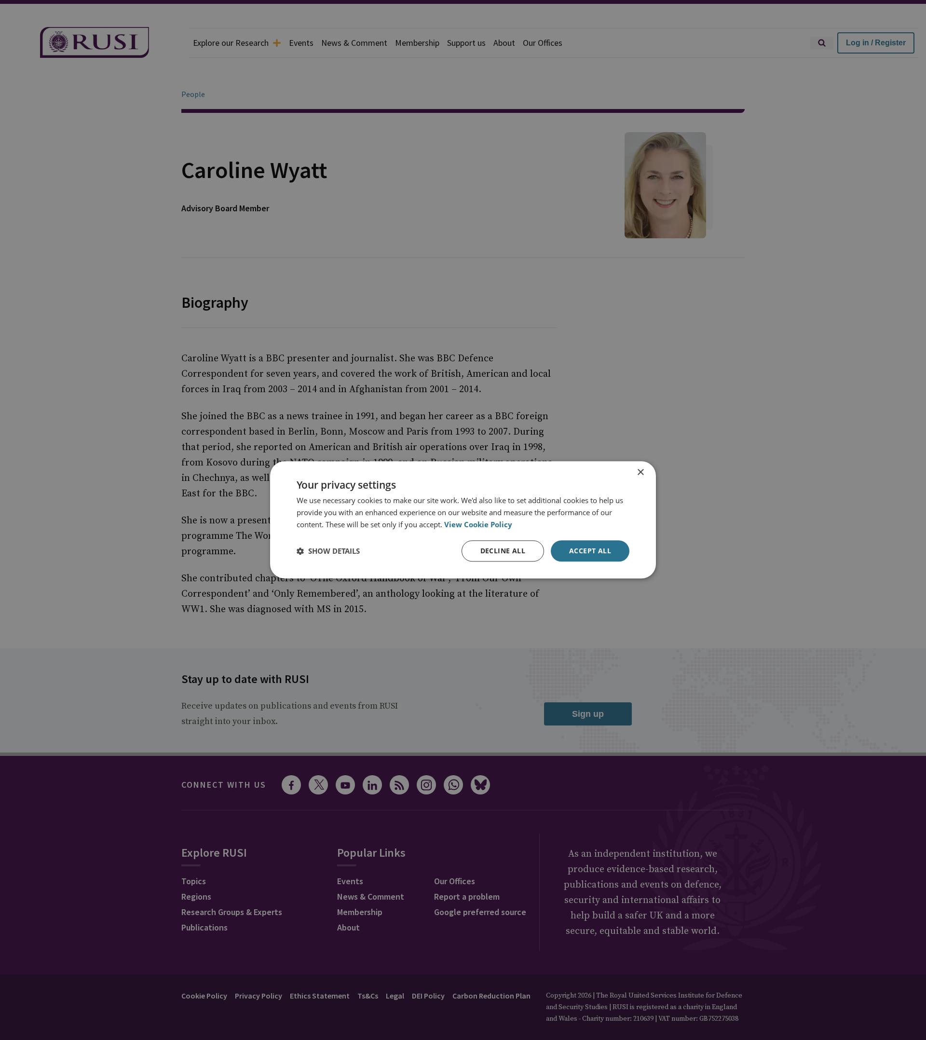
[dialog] (463, 519)
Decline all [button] (502, 550)
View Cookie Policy (478, 524)
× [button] (640, 472)
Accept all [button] (590, 550)
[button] (328, 551)
